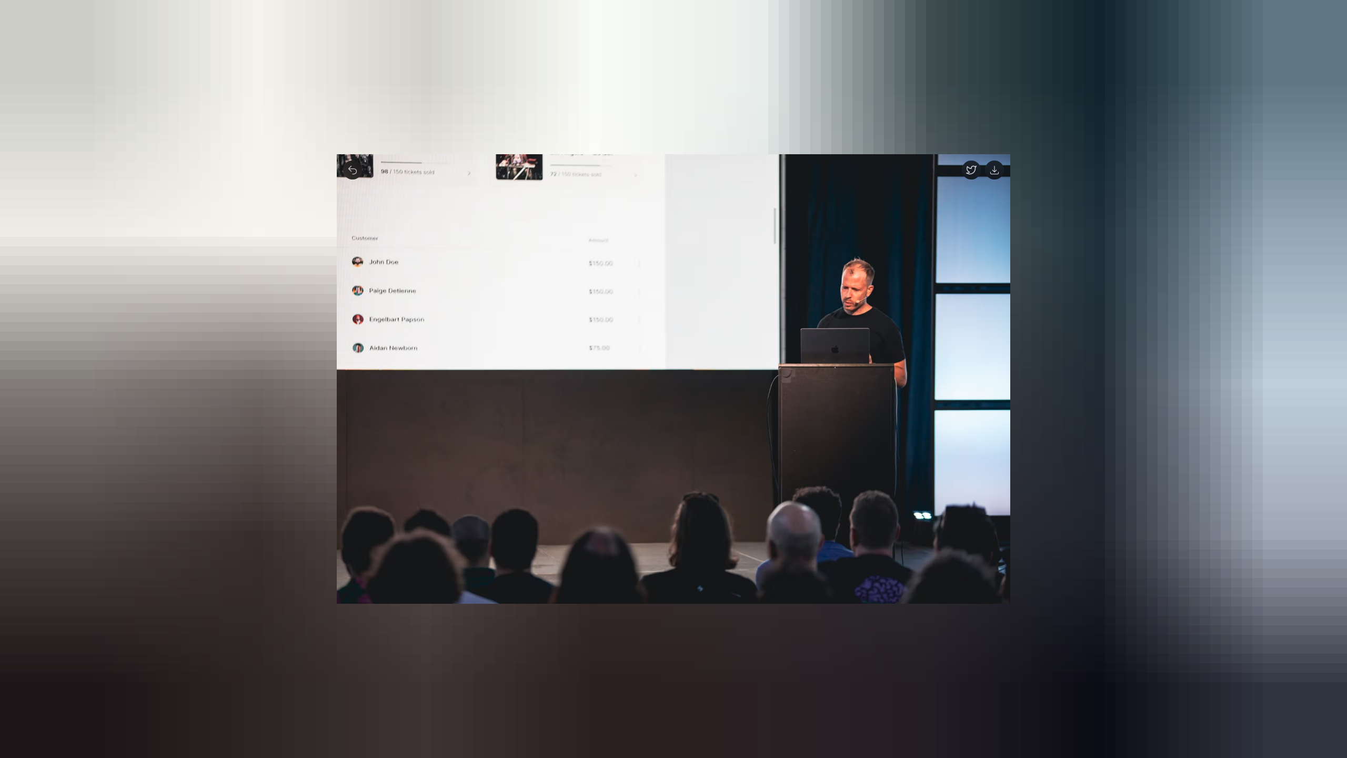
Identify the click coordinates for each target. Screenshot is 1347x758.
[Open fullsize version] (971, 170)
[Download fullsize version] (994, 170)
